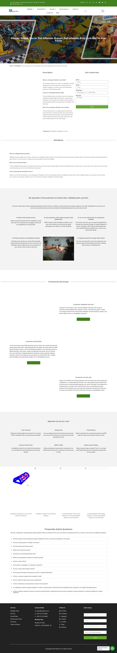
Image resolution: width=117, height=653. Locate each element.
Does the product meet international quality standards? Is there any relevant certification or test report (41, 538)
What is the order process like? (21, 550)
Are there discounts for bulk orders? (23, 546)
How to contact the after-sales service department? (27, 580)
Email (77, 85)
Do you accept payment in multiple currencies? (26, 542)
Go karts (52, 9)
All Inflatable (17, 66)
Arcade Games (63, 9)
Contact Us (50, 12)
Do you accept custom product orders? (24, 568)
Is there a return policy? (19, 561)
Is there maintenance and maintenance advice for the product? (30, 583)
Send (95, 637)
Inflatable (29, 9)
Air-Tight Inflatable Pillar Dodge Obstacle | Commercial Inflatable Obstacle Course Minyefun (96, 515)
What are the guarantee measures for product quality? (28, 557)
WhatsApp (79, 90)
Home (11, 66)
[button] (58, 539)
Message (78, 95)
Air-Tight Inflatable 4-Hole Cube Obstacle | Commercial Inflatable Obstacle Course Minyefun (71, 515)
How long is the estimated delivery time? (24, 553)
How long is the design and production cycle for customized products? (32, 572)
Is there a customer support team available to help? (27, 576)
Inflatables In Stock (62, 131)
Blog (57, 12)
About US (75, 9)
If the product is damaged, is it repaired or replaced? (27, 565)
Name (77, 79)
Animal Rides (41, 9)
